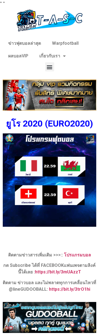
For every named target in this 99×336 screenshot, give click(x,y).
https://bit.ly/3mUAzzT (58, 272)
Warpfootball (65, 43)
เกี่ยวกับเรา (49, 55)
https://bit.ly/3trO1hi (69, 289)
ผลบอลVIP (18, 55)
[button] (49, 66)
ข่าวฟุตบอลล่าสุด (24, 43)
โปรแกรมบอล (77, 254)
